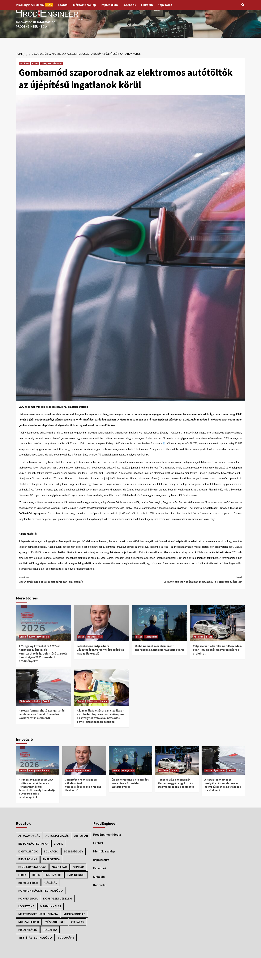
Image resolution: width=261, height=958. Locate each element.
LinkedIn (147, 5)
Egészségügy (73, 851)
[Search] (242, 5)
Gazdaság (59, 867)
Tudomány (66, 937)
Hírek (36, 875)
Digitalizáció (28, 851)
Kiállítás (50, 882)
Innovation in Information (35, 22)
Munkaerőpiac (94, 636)
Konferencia (28, 898)
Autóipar (24, 63)
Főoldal (63, 5)
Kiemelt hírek (28, 882)
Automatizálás (57, 835)
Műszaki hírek (55, 922)
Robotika (50, 929)
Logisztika (26, 906)
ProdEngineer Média (34, 5)
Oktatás (77, 922)
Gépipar (78, 867)
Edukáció (51, 851)
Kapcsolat (165, 5)
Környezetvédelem (51, 63)
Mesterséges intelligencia (38, 914)
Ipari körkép (76, 875)
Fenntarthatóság (32, 867)
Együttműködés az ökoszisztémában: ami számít (51, 579)
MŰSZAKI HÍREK (28, 922)
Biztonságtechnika (30, 701)
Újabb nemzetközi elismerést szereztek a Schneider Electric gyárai (159, 648)
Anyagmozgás (29, 835)
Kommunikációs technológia (40, 890)
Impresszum (109, 5)
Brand (35, 63)
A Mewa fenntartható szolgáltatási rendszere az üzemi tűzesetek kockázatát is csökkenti (42, 714)
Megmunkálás (50, 906)
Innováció (53, 875)
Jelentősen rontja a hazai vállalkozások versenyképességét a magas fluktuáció (100, 649)
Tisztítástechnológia (35, 937)
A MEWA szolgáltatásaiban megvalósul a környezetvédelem (203, 579)
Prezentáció (27, 929)
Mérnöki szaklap (84, 5)
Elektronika (27, 859)
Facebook (129, 5)
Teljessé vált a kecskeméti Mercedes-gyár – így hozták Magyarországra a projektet (217, 649)
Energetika (151, 636)
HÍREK (22, 875)
